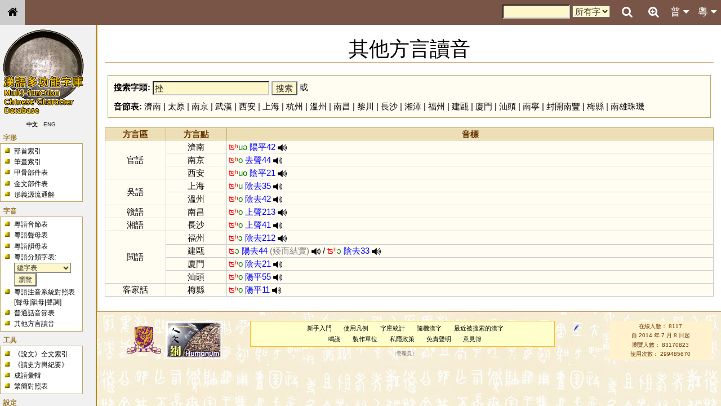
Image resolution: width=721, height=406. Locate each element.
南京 (200, 106)
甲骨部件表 (31, 172)
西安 (247, 106)
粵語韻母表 (31, 246)
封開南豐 (563, 106)
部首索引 (27, 151)
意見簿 (472, 339)
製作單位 (365, 339)
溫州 (318, 106)
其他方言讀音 (34, 324)
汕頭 (507, 106)
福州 (436, 106)
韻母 (37, 302)
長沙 (389, 106)
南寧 (531, 106)
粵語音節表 (31, 224)
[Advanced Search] (653, 12)
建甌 (460, 106)
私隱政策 (402, 339)
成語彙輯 (27, 375)
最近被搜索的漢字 (479, 328)
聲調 (53, 302)
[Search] (627, 12)
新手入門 (319, 328)
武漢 (223, 106)
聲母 (22, 302)
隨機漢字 (429, 328)
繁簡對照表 (31, 386)
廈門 (483, 106)
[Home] (12, 12)
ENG (49, 124)
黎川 (365, 106)
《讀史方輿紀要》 (41, 365)
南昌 (341, 106)
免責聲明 (438, 339)
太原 (176, 106)
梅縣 (595, 106)
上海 (270, 106)
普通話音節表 (34, 313)
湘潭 (412, 106)
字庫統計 (392, 328)
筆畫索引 (27, 162)
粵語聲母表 (31, 235)
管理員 (404, 354)
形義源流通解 (34, 194)
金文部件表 (31, 184)
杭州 (294, 106)
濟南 (152, 106)
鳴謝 (334, 339)
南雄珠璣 (627, 106)
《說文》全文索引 (41, 354)
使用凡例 (356, 328)
